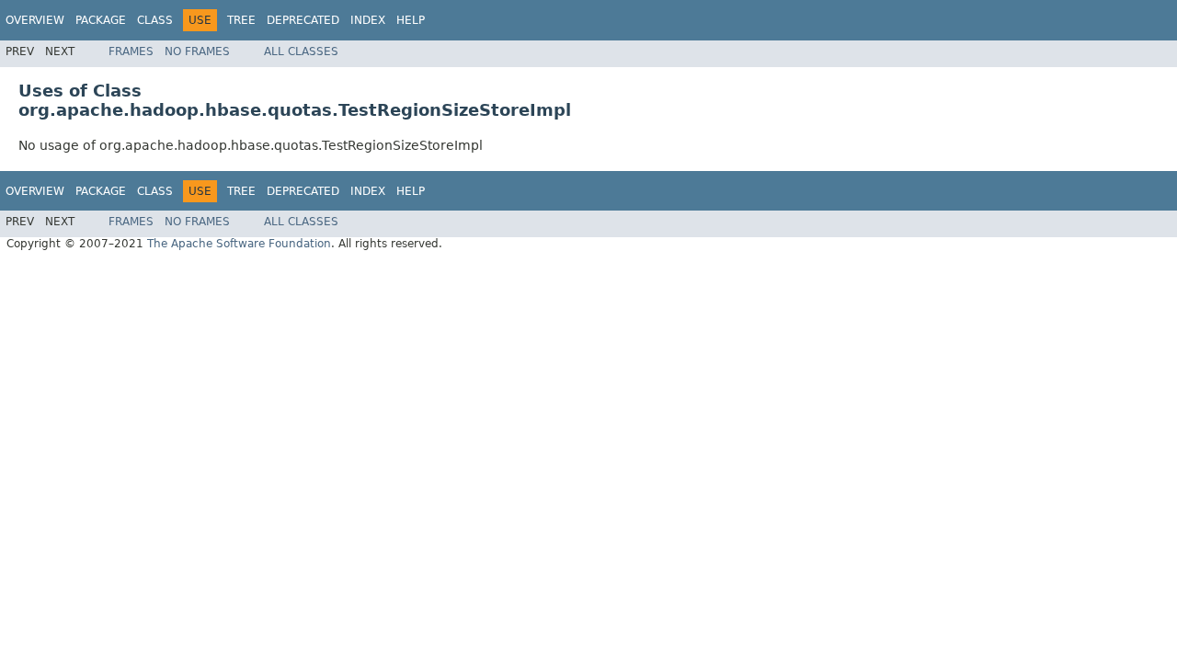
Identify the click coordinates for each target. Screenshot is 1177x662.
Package (100, 20)
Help (410, 20)
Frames (131, 51)
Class (155, 20)
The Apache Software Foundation (239, 243)
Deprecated (303, 20)
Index (367, 20)
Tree (241, 20)
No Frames (197, 51)
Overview (35, 20)
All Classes (301, 51)
